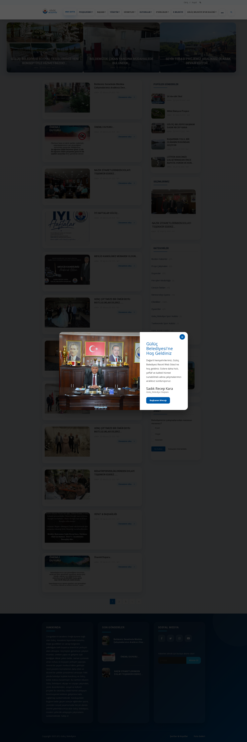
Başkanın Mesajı (158, 400)
